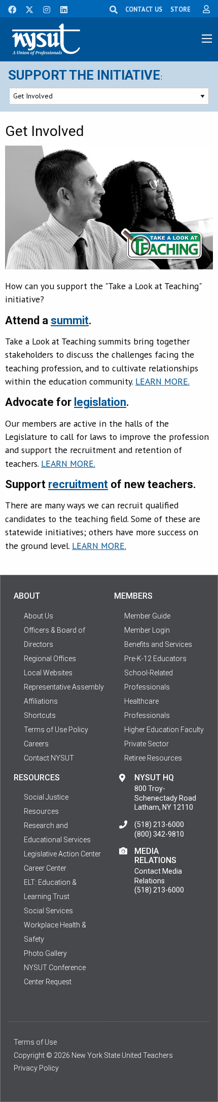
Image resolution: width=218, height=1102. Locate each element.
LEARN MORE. (162, 381)
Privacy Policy (36, 1068)
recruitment (78, 484)
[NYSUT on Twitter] (25, 8)
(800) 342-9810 (159, 834)
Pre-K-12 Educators (155, 659)
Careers (36, 744)
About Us (38, 616)
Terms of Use (35, 1042)
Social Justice (46, 797)
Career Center (45, 868)
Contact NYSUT (49, 758)
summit (70, 320)
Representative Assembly (64, 687)
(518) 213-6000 (159, 824)
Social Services (48, 911)
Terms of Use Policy (56, 730)
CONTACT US (143, 9)
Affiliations (41, 701)
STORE (180, 9)
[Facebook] (8, 8)
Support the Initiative (84, 75)
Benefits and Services (158, 644)
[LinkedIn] (60, 8)
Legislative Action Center (62, 854)
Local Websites (48, 673)
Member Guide (147, 616)
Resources (41, 811)
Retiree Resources (153, 758)
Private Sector (146, 744)
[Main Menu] (207, 39)
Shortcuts (40, 715)
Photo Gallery (45, 953)
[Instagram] (43, 8)
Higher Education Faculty (164, 730)
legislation (100, 402)
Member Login (147, 630)
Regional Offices (50, 659)
